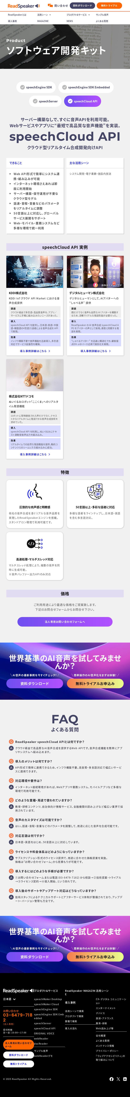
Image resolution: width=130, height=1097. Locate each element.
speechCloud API (45, 1028)
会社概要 (101, 1035)
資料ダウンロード (82, 5)
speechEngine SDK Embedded (89, 87)
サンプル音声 (102, 14)
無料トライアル (109, 5)
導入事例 (12, 21)
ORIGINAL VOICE (44, 1033)
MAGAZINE (43, 21)
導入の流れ (71, 1028)
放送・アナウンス (105, 1018)
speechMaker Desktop (48, 999)
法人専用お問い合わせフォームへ (65, 622)
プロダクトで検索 (74, 1016)
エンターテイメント (106, 1008)
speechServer (48, 101)
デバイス (100, 1013)
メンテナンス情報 (105, 1045)
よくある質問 (102, 21)
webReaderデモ (43, 1055)
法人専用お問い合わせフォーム (18, 1044)
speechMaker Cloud (46, 1004)
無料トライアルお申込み (95, 683)
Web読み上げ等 (105, 1028)
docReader (41, 1043)
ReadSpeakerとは (17, 14)
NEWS (70, 21)
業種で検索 (71, 1021)
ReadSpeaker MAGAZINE (80, 992)
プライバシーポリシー (107, 1050)
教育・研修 (101, 1023)
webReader (41, 1038)
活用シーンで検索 (74, 1011)
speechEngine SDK (39, 87)
